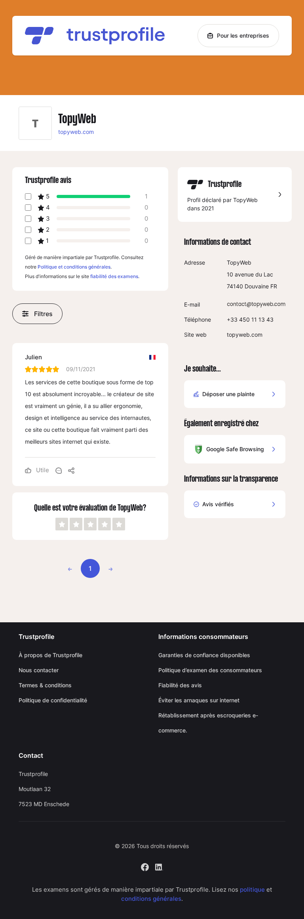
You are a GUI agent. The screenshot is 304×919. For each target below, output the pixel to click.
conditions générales (151, 898)
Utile (41, 470)
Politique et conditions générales (74, 267)
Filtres (43, 314)
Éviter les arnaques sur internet (198, 700)
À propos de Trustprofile (50, 655)
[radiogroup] (90, 524)
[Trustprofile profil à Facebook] (145, 866)
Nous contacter (39, 670)
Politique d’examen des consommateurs (210, 670)
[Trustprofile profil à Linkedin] (159, 866)
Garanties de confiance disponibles (204, 655)
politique (252, 889)
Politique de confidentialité (53, 700)
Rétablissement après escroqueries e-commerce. (208, 723)
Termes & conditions (45, 685)
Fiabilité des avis (180, 685)
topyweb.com (76, 131)
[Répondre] (58, 470)
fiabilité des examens (114, 276)
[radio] (61, 524)
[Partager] (71, 470)
